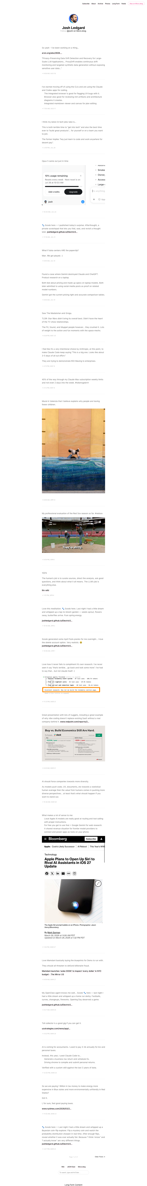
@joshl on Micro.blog (76, 31)
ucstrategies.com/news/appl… (56, 1028)
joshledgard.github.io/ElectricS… (62, 232)
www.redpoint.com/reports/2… (74, 722)
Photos (107, 4)
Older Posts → (100, 1157)
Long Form (116, 4)
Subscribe (85, 4)
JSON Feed (71, 1167)
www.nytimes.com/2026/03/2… (56, 1108)
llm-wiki (45, 590)
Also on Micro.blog (136, 4)
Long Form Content (73, 1185)
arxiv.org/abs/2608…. (52, 53)
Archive (100, 4)
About (93, 4)
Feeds (124, 4)
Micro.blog (82, 1167)
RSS (63, 1167)
